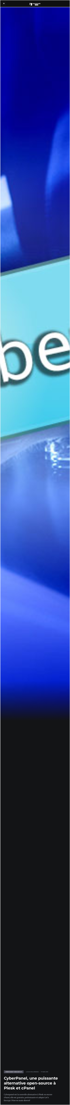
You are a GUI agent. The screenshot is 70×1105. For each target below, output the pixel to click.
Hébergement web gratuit (13, 1071)
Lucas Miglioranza (32, 1071)
